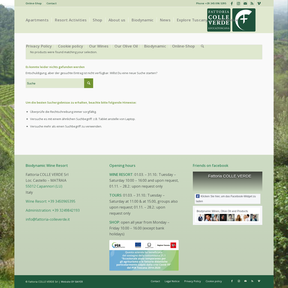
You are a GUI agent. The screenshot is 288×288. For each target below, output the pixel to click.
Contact (51, 3)
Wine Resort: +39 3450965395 (50, 201)
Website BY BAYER (72, 281)
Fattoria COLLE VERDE (229, 176)
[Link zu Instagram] (238, 3)
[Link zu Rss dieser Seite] (252, 3)
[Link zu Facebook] (232, 3)
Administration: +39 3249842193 (53, 210)
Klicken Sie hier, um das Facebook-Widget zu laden (226, 199)
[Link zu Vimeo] (259, 3)
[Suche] (202, 46)
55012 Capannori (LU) (44, 186)
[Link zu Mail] (245, 3)
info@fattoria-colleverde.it (48, 219)
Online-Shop (34, 3)
